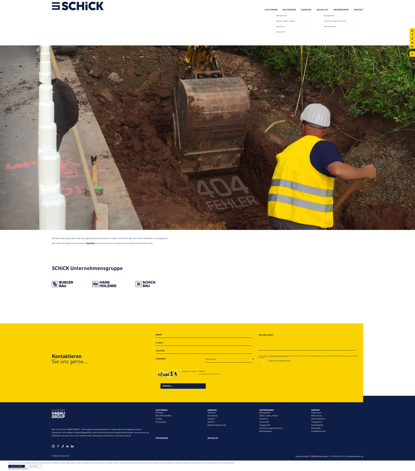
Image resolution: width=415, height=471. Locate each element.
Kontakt (358, 10)
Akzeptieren (16, 466)
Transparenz (316, 422)
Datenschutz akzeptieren (279, 361)
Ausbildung (212, 416)
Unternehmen (341, 10)
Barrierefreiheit (318, 419)
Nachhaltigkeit (330, 26)
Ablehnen (33, 466)
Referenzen (289, 10)
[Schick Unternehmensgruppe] (78, 10)
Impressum (316, 413)
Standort (161, 359)
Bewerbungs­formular (217, 425)
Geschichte (281, 32)
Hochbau (159, 413)
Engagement (329, 16)
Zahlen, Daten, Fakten (285, 21)
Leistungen (271, 10)
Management (281, 16)
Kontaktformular (318, 431)
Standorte (280, 26)
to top (391, 451)
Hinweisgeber (317, 425)
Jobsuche (212, 413)
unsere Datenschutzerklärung (279, 356)
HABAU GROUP (101, 416)
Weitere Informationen (14, 468)
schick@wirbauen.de (354, 456)
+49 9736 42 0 (336, 456)
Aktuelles (322, 10)
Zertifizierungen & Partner (335, 21)
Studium (211, 419)
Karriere (306, 10)
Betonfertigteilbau (164, 416)
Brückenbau (161, 422)
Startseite (90, 243)
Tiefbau (159, 419)
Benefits (211, 422)
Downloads (316, 428)
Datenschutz (316, 416)
